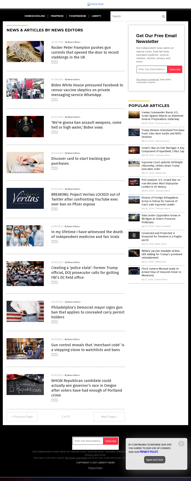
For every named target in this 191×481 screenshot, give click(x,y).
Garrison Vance (163, 123)
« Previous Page (22, 416)
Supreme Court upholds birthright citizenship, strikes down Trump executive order (162, 166)
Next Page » (109, 416)
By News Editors (72, 42)
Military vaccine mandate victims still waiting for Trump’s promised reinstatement (162, 254)
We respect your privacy (76, 458)
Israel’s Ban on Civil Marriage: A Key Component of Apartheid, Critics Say (163, 149)
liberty (96, 16)
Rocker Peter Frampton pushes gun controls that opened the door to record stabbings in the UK (85, 52)
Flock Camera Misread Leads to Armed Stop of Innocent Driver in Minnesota (161, 272)
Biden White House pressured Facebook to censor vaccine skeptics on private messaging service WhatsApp (87, 90)
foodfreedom (77, 16)
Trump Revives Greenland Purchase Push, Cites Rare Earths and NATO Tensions (163, 134)
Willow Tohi (161, 173)
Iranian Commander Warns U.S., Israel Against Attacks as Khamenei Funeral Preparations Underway (162, 116)
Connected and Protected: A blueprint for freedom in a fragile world (162, 237)
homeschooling (35, 16)
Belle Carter (161, 244)
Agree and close (154, 459)
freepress (57, 16)
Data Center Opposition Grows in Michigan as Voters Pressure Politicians (161, 219)
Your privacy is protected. (147, 79)
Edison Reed (161, 279)
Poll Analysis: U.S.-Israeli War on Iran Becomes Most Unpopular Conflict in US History (161, 183)
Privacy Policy (95, 468)
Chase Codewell (163, 226)
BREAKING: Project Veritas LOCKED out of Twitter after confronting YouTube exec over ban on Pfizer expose (85, 199)
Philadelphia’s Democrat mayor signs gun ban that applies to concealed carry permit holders (87, 312)
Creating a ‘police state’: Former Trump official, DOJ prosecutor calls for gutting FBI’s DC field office (85, 272)
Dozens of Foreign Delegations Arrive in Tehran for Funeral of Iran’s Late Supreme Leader (160, 201)
